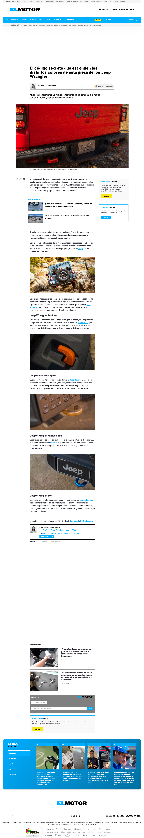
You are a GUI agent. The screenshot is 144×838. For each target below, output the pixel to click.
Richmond (48, 835)
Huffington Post (52, 832)
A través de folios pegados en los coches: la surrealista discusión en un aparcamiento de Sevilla (72, 776)
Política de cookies (42, 816)
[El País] (102, 10)
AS (10, 769)
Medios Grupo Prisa (32, 836)
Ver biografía (44, 536)
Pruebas (41, 19)
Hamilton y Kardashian (119, 1)
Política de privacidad (16, 816)
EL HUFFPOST (12, 758)
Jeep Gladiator (76, 380)
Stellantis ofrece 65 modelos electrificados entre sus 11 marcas (67, 217)
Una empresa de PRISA (32, 831)
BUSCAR (106, 217)
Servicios (97, 19)
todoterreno (83, 322)
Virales (49, 19)
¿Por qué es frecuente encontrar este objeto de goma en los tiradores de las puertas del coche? (68, 205)
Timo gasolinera (49, 1)
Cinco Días (76, 832)
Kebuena (105, 832)
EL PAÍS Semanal (91, 832)
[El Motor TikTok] (76, 816)
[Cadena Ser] (132, 10)
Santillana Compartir (78, 829)
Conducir (33, 19)
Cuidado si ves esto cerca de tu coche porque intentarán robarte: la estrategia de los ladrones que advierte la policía (98, 777)
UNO (63, 832)
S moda (84, 835)
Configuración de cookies (29, 816)
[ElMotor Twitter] (71, 816)
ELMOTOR (12, 753)
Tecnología (57, 19)
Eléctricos (24, 19)
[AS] (107, 10)
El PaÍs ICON (76, 835)
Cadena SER (87, 829)
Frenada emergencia (96, 1)
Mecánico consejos (29, 1)
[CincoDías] (114, 10)
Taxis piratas (107, 1)
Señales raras (40, 1)
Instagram (88, 521)
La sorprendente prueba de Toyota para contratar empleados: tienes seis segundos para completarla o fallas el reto (76, 676)
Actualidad (14, 19)
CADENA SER (12, 775)
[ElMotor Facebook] (68, 816)
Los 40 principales (59, 829)
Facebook (74, 521)
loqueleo (93, 835)
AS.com (93, 829)
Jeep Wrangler (53, 541)
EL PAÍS (11, 764)
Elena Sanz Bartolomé (48, 85)
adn (99, 829)
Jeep (80, 248)
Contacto (58, 816)
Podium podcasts (68, 835)
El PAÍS (49, 829)
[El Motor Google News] (79, 816)
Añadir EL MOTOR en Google (105, 86)
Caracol (106, 829)
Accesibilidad (51, 816)
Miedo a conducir (17, 1)
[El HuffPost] (123, 10)
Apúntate (37, 729)
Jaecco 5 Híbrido (61, 1)
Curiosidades (44, 541)
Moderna (58, 835)
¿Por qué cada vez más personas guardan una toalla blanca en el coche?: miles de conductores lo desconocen (76, 652)
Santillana (68, 829)
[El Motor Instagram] (74, 816)
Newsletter (70, 19)
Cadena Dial (83, 832)
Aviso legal (6, 816)
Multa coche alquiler (73, 1)
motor (53, 442)
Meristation (102, 835)
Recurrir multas (84, 1)
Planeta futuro (98, 832)
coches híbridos (86, 500)
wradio (68, 832)
